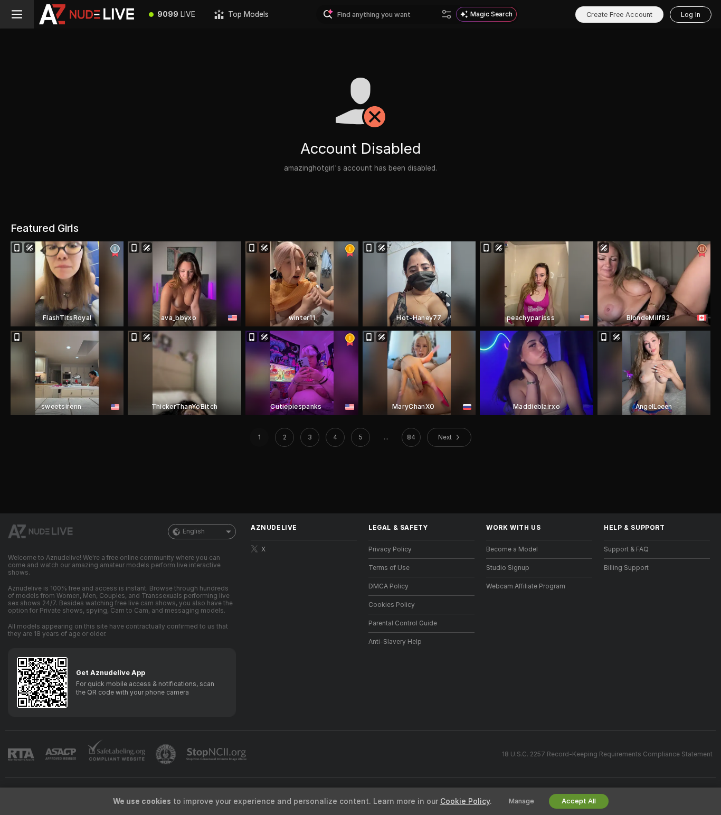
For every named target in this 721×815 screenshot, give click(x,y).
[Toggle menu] (17, 14)
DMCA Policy (388, 586)
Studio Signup (507, 568)
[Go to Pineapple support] (167, 754)
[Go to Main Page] (86, 14)
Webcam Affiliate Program (525, 586)
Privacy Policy (390, 549)
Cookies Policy (391, 604)
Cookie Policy (465, 801)
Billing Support (626, 568)
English (194, 531)
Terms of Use (389, 568)
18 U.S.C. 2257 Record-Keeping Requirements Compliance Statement (607, 754)
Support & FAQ (626, 549)
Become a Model (512, 549)
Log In (690, 14)
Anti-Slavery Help (395, 641)
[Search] (446, 14)
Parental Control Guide (402, 623)
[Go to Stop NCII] (217, 754)
